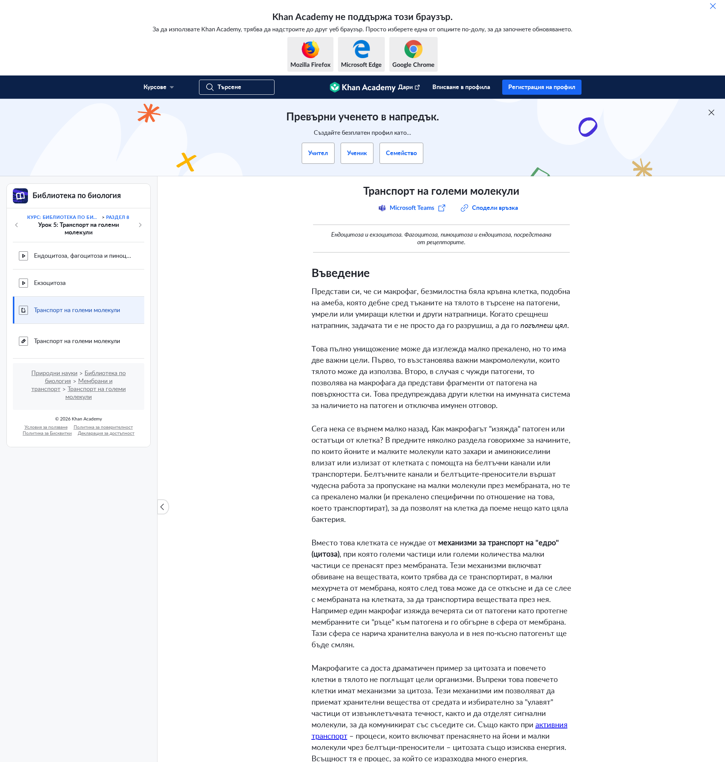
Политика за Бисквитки (47, 433)
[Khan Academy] (363, 87)
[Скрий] (713, 6)
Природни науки (54, 373)
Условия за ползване (46, 427)
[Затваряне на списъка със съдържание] (163, 506)
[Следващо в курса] (140, 224)
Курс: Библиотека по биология (63, 217)
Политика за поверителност (103, 427)
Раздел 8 (118, 217)
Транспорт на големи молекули (77, 310)
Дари (405, 87)
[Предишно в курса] (16, 224)
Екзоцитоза (50, 283)
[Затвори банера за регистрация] (711, 112)
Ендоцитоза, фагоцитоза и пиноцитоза (83, 256)
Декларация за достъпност (106, 433)
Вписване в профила (461, 87)
